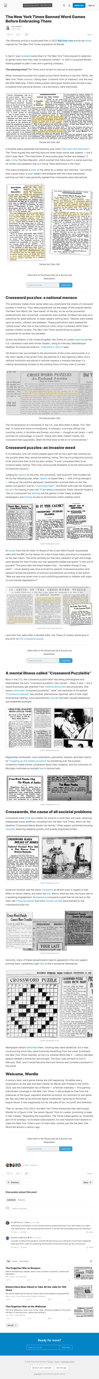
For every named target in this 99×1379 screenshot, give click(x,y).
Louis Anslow (16, 26)
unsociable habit (45, 485)
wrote (88, 40)
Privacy (50, 1362)
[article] (49, 1274)
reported (80, 339)
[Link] (2, 298)
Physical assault (25, 901)
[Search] (64, 5)
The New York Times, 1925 (49, 264)
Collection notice (67, 1362)
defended (32, 1047)
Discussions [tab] (24, 1261)
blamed (40, 897)
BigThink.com (65, 40)
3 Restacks (34, 1165)
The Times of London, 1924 (49, 418)
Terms (57, 1362)
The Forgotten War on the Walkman (26, 1306)
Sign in (91, 5)
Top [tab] (8, 1261)
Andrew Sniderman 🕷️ (20, 1237)
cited (28, 818)
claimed (54, 698)
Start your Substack (43, 1368)
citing (14, 160)
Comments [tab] (11, 1200)
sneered (28, 79)
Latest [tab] (14, 1261)
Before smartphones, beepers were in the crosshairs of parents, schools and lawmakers (37, 1272)
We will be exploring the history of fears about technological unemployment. (37, 1293)
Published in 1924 (50, 347)
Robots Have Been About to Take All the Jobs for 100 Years (36, 1289)
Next (86, 1182)
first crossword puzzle (31, 638)
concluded (19, 690)
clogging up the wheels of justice (28, 761)
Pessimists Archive (38, 1296)
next (42, 963)
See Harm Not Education (75, 149)
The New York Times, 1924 (49, 142)
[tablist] (16, 1199)
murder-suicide (53, 901)
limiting (28, 497)
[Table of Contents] (2, 689)
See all (10, 1325)
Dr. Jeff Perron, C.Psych (20, 1222)
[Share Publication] (69, 5)
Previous (15, 1182)
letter (33, 170)
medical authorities (55, 686)
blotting (36, 493)
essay (12, 550)
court (11, 489)
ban (42, 768)
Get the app (61, 1368)
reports (22, 474)
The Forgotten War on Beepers (23, 1268)
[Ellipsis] (92, 1222)
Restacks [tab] (21, 1200)
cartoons (10, 829)
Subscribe (79, 5)
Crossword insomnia (17, 694)
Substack (37, 1374)
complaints (47, 889)
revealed (25, 56)
